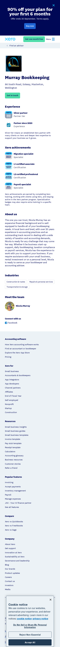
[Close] (50, 599)
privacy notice (40, 618)
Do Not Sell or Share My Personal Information (30, 626)
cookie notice (24, 618)
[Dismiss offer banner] (53, 5)
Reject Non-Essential (30, 634)
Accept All (30, 642)
